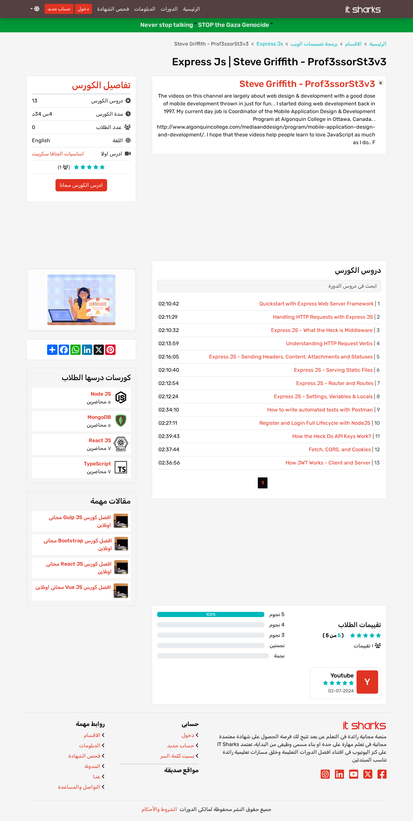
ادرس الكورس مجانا (81, 185)
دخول (83, 9)
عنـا (96, 776)
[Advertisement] (269, 207)
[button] (34, 9)
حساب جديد (59, 9)
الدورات (169, 9)
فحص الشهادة (113, 9)
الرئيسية (191, 9)
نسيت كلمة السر (177, 756)
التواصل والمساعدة (79, 787)
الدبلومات (145, 9)
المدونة (92, 766)
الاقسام (92, 735)
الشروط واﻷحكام (159, 809)
